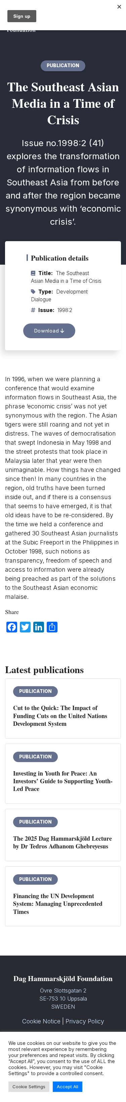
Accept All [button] (67, 1086)
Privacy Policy (85, 1021)
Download (47, 331)
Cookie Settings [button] (28, 1086)
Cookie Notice (41, 1021)
